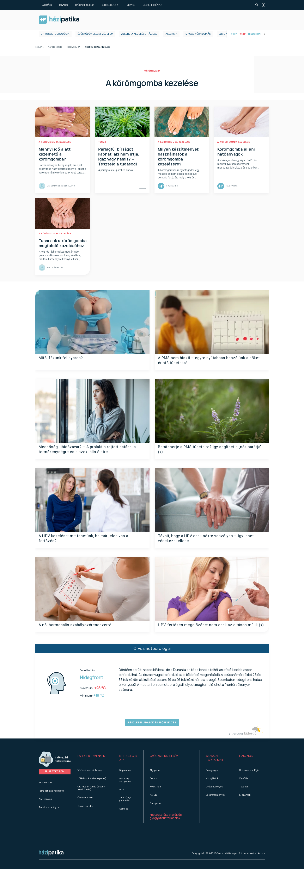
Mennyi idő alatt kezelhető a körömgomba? (55, 154)
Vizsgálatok (212, 778)
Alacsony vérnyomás (125, 779)
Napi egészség (55, 47)
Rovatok (63, 5)
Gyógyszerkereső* (164, 756)
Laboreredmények (152, 5)
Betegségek (212, 770)
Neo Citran (155, 786)
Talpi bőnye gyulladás (125, 799)
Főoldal (39, 47)
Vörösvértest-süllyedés (90, 770)
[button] (92, 758)
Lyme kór (225, 33)
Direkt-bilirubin (85, 805)
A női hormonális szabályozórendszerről (76, 625)
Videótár (243, 778)
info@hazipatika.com (254, 853)
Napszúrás (125, 770)
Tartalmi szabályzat (49, 807)
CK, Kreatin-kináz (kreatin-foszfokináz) (92, 788)
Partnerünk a (235, 733)
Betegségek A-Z (110, 5)
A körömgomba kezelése (55, 142)
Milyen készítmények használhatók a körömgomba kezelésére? (178, 156)
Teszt (102, 142)
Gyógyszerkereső (84, 5)
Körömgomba (73, 47)
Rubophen (155, 803)
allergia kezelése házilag (139, 33)
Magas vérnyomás (198, 33)
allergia (171, 33)
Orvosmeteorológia (55, 33)
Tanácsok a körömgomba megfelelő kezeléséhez (63, 243)
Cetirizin (154, 778)
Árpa (121, 789)
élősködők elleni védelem (95, 33)
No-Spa (154, 794)
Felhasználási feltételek (51, 790)
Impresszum (46, 782)
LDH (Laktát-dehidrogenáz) (92, 778)
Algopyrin (155, 770)
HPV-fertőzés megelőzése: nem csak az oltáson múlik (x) (211, 625)
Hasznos (130, 5)
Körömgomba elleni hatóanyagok (236, 152)
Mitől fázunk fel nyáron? (61, 358)
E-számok (244, 794)
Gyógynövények (214, 786)
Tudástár (244, 786)
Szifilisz (123, 808)
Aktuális (47, 5)
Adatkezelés (45, 798)
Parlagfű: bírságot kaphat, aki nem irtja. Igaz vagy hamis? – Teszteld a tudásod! (118, 156)
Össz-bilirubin (85, 797)
